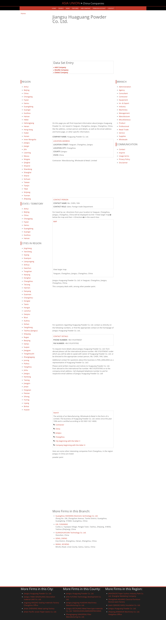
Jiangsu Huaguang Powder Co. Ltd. (38, 593)
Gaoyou (27, 314)
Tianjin (26, 185)
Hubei (26, 133)
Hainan (27, 116)
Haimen (27, 288)
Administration (125, 87)
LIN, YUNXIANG (62, 524)
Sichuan (27, 179)
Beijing (26, 90)
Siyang (26, 255)
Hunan (26, 136)
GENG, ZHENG (61, 538)
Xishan (26, 324)
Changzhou (28, 281)
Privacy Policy (124, 159)
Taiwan (27, 182)
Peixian (27, 393)
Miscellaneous (125, 120)
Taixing (27, 380)
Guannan (27, 294)
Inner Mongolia (30, 139)
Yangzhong (28, 327)
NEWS (68, 8)
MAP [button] (55, 221)
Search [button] (56, 412)
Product (122, 123)
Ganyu (26, 344)
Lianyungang (29, 261)
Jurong (26, 360)
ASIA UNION (71, 3)
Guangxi (27, 110)
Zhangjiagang (29, 357)
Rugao (26, 337)
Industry (122, 106)
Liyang (26, 403)
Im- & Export (124, 103)
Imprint (122, 153)
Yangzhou (28, 367)
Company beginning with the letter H (70, 445)
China (26, 93)
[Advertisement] (35, 46)
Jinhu (26, 370)
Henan (26, 126)
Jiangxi (26, 146)
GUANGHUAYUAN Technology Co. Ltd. (71, 532)
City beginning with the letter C (68, 441)
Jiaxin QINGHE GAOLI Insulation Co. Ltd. (124, 605)
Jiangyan (27, 350)
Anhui (26, 87)
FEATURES (75, 8)
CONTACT (111, 8)
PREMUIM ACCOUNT (99, 8)
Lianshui (27, 311)
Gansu (26, 103)
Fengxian (27, 390)
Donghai (27, 278)
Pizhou (26, 363)
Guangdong (28, 106)
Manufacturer (124, 116)
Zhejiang (27, 199)
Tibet (26, 189)
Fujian (26, 100)
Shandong (28, 169)
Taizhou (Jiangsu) (30, 330)
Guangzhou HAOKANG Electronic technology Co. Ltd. (77, 516)
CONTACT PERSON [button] (60, 199)
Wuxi (26, 317)
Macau (26, 156)
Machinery (123, 110)
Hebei (26, 120)
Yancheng (28, 251)
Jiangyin (27, 383)
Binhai (26, 406)
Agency (122, 90)
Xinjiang (27, 192)
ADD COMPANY (85, 8)
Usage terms (124, 156)
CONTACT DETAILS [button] (60, 336)
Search (61, 8)
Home (23, 13)
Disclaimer (123, 162)
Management (124, 113)
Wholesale (123, 139)
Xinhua (26, 265)
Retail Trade (124, 129)
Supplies (122, 136)
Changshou (28, 298)
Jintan (26, 386)
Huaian (27, 409)
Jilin (25, 149)
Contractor (60, 425)
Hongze (27, 307)
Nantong (27, 377)
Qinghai (27, 162)
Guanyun (27, 258)
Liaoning (27, 152)
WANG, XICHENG (62, 544)
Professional (124, 126)
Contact (122, 149)
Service (122, 133)
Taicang (27, 284)
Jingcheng (28, 248)
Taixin (26, 304)
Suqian (26, 347)
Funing (26, 400)
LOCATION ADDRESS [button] (61, 141)
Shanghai (27, 172)
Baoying (27, 340)
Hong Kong (28, 129)
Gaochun (27, 268)
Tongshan (28, 271)
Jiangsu (27, 143)
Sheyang (27, 334)
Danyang (27, 291)
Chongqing (28, 96)
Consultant (123, 93)
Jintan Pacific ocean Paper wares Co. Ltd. (40, 612)
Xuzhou (27, 321)
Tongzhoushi (29, 354)
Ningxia (27, 159)
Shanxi (26, 176)
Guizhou (27, 113)
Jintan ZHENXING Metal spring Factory (39, 608)
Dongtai (27, 301)
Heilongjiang (29, 123)
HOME (54, 8)
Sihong (26, 396)
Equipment (123, 100)
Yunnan (27, 195)
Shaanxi (27, 166)
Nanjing (27, 274)
